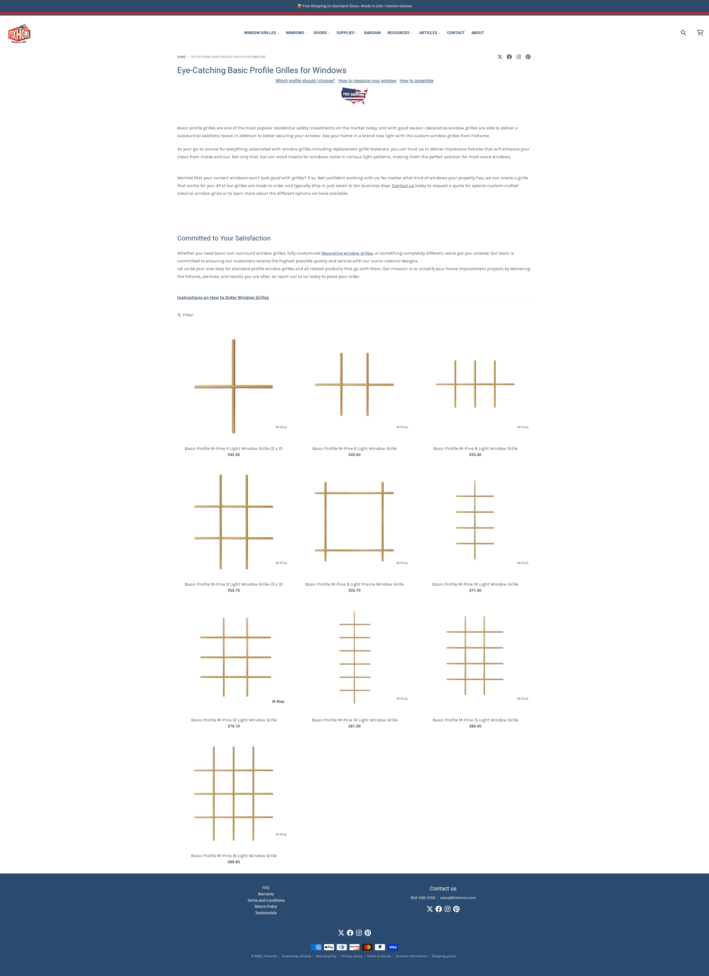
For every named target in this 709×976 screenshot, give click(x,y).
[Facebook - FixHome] (509, 56)
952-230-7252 (423, 897)
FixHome (270, 956)
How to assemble (416, 80)
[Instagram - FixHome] (518, 56)
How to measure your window (367, 80)
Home (181, 57)
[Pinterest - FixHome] (528, 56)
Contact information (411, 956)
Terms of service (379, 956)
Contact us (403, 185)
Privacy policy (351, 956)
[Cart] (700, 32)
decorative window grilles (347, 253)
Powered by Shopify (296, 956)
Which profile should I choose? (305, 80)
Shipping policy (444, 956)
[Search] (683, 32)
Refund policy (326, 956)
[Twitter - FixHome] (500, 56)
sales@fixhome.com (458, 897)
